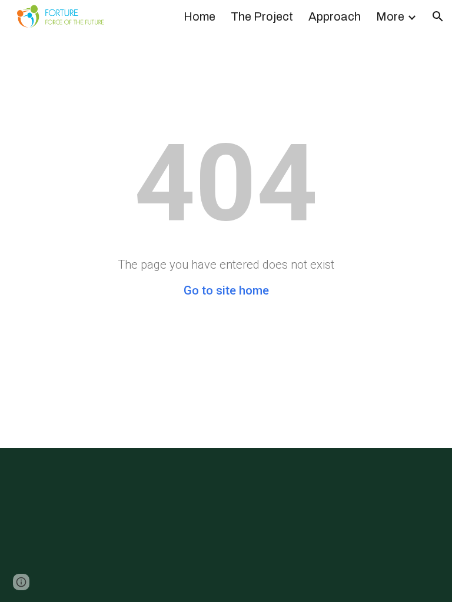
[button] (438, 16)
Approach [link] (334, 16)
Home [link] (199, 16)
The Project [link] (262, 16)
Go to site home (226, 290)
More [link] (390, 16)
